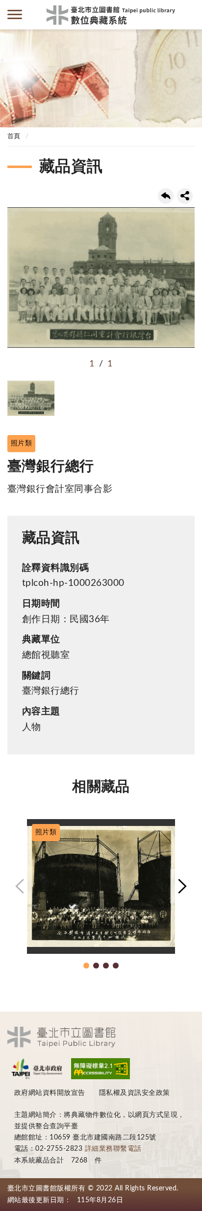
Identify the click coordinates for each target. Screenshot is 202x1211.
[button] (19, 886)
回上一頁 (166, 196)
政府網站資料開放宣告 (49, 1093)
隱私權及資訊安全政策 (134, 1093)
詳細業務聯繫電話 (113, 1148)
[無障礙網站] (100, 1068)
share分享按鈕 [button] (185, 196)
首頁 (14, 136)
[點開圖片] (101, 277)
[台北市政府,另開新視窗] (36, 1068)
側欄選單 (14, 14)
